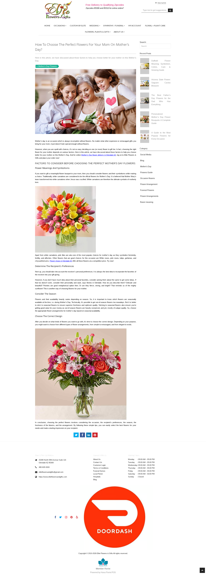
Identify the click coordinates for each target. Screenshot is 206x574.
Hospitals (96, 477)
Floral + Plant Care (155, 26)
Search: (143, 42)
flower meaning (146, 202)
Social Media (145, 155)
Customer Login (99, 465)
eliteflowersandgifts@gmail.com (51, 472)
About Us (96, 459)
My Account (134, 26)
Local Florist (98, 474)
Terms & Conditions (100, 468)
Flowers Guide (146, 172)
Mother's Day (145, 166)
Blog (142, 161)
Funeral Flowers (147, 190)
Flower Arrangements (149, 196)
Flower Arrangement (148, 184)
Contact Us (97, 462)
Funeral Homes (99, 471)
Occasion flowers (147, 178)
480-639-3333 (44, 467)
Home (47, 26)
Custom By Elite (78, 26)
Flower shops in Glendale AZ (61, 261)
